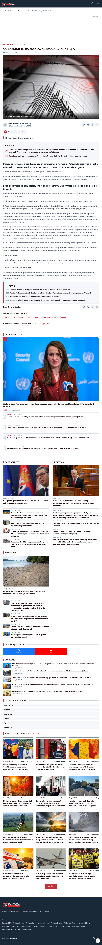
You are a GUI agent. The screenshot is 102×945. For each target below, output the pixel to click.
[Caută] (92, 3)
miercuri (37, 317)
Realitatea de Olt (52, 926)
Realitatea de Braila (56, 923)
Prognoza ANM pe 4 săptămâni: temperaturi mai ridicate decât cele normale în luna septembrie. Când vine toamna (50, 841)
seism (56, 317)
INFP (29, 317)
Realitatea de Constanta (9, 929)
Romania (64, 317)
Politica (5, 410)
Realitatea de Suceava (8, 926)
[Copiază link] (84, 124)
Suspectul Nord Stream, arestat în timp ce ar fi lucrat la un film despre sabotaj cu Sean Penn (30, 544)
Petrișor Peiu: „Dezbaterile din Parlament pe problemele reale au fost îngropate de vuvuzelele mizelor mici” (73, 503)
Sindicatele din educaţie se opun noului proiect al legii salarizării (34, 296)
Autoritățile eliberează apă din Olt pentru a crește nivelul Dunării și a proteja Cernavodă (24, 592)
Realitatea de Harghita (24, 929)
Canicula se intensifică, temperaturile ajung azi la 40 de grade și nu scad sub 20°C (16, 876)
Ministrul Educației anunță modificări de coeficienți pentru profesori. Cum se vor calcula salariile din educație (82, 877)
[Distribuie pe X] (97, 124)
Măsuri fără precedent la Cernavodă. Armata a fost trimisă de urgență (30, 628)
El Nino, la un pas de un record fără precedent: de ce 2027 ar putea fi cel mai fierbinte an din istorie (17, 803)
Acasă (7, 11)
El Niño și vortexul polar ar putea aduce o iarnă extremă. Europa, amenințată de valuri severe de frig (83, 839)
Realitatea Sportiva (18, 923)
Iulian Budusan (94, 870)
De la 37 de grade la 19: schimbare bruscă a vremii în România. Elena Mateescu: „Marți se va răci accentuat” (48, 438)
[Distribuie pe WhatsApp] (92, 124)
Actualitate (21, 11)
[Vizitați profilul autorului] (5, 125)
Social (9, 414)
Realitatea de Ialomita (84, 923)
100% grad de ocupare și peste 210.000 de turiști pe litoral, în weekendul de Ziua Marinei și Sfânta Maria (46, 427)
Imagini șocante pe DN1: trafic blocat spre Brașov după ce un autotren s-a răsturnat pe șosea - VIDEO (83, 804)
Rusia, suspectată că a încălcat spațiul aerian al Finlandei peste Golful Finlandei (49, 876)
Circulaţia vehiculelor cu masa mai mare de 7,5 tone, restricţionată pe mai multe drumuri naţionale (47, 300)
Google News (44, 323)
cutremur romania (17, 317)
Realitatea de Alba (65, 926)
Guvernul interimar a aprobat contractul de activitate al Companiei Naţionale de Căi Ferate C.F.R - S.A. (51, 804)
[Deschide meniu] (98, 3)
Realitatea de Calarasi (40, 926)
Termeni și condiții (14, 911)
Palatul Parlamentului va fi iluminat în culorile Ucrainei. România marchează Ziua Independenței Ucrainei (50, 293)
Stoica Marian (61, 798)
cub (5, 317)
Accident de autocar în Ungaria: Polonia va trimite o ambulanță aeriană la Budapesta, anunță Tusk (45, 417)
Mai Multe (51, 886)
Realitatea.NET (6, 923)
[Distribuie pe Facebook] (88, 124)
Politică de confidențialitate (29, 911)
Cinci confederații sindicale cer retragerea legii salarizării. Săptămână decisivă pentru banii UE (29, 618)
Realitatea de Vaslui (69, 923)
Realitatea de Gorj (23, 123)
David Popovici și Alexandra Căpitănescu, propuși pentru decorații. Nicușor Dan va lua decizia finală (15, 768)
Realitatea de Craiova (43, 923)
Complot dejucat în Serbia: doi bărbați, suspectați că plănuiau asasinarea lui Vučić (41, 289)
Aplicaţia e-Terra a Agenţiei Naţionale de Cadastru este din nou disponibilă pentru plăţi (18, 839)
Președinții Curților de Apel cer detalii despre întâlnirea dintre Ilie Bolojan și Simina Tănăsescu (43, 448)
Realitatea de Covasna (78, 926)
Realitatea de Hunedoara (24, 926)
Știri (13, 11)
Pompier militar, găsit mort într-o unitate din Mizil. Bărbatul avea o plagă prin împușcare (50, 766)
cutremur (46, 317)
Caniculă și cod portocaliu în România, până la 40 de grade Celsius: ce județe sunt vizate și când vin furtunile (82, 768)
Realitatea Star (30, 923)
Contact (4, 911)
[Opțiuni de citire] (98, 941)
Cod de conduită (44, 911)
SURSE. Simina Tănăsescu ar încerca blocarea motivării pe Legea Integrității (72, 532)
